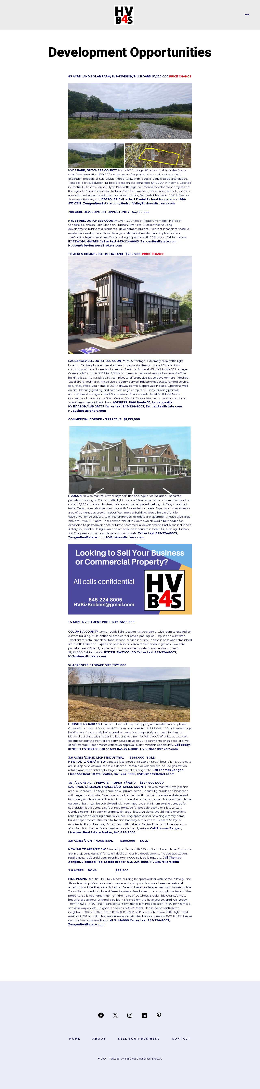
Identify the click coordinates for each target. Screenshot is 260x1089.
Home (74, 1038)
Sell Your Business (139, 1038)
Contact (181, 1038)
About (99, 1038)
